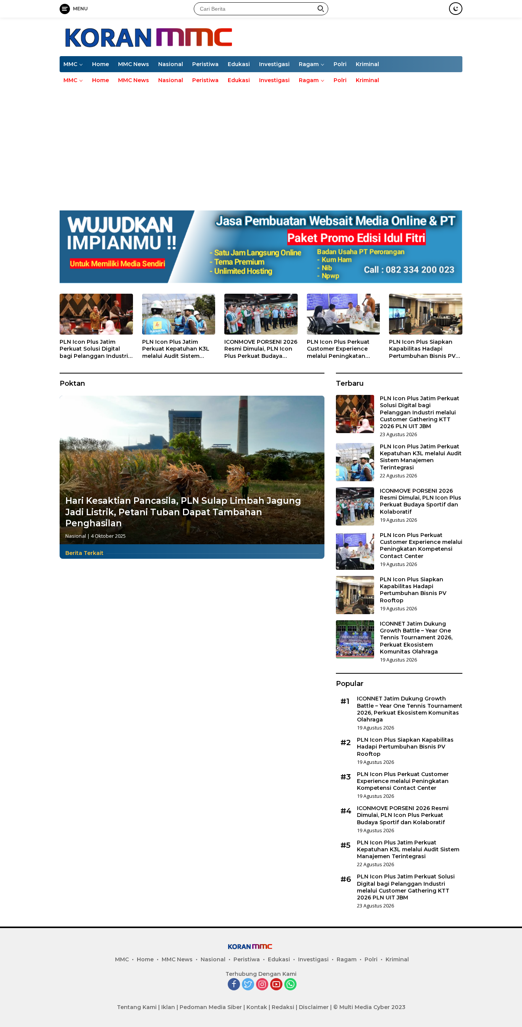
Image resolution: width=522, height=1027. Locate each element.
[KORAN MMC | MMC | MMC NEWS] (190, 36)
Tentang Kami (137, 1007)
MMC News (133, 64)
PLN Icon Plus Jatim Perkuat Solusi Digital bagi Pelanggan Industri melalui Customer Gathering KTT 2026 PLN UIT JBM (95, 348)
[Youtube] (276, 984)
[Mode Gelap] (455, 8)
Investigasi (274, 64)
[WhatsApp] (290, 984)
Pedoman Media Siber (211, 1007)
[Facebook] (234, 984)
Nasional (170, 64)
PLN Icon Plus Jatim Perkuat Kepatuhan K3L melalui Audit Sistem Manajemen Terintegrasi (176, 348)
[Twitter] (248, 984)
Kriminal (367, 64)
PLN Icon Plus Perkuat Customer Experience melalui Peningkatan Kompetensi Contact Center (338, 348)
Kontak (256, 1007)
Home (100, 64)
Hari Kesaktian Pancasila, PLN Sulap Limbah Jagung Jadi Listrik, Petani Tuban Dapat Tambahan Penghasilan (183, 512)
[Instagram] (262, 984)
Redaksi (283, 1007)
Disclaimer (314, 1007)
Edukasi (239, 64)
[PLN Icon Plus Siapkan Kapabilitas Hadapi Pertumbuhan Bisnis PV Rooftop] (425, 314)
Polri (340, 64)
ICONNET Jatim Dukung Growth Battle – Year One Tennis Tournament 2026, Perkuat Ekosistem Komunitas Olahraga (416, 637)
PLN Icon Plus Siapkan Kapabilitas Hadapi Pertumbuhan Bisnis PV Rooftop (422, 348)
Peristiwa (205, 64)
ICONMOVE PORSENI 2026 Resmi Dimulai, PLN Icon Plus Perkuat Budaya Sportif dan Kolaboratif (260, 348)
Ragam (309, 64)
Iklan (168, 1007)
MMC (70, 64)
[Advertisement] (261, 145)
